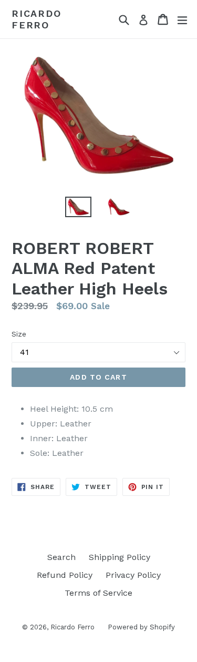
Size (19, 334)
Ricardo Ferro (36, 19)
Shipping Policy (119, 557)
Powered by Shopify (141, 627)
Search (61, 557)
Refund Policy (64, 575)
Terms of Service (98, 593)
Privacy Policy (133, 575)
